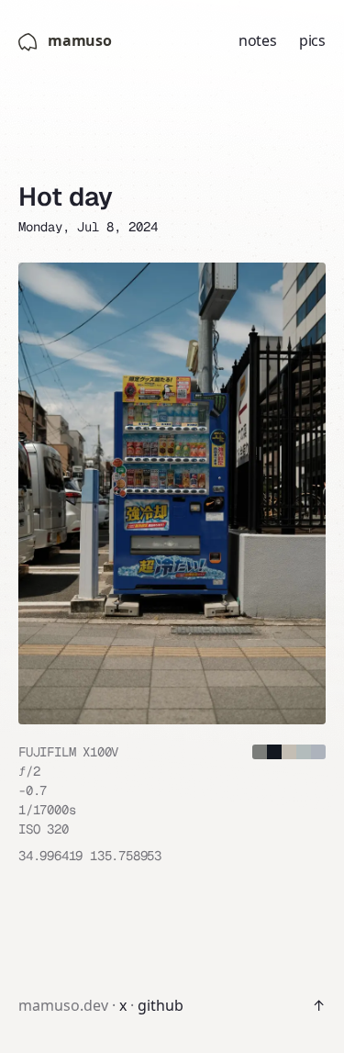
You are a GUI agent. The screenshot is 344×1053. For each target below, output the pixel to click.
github (160, 1005)
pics (312, 40)
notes (258, 40)
